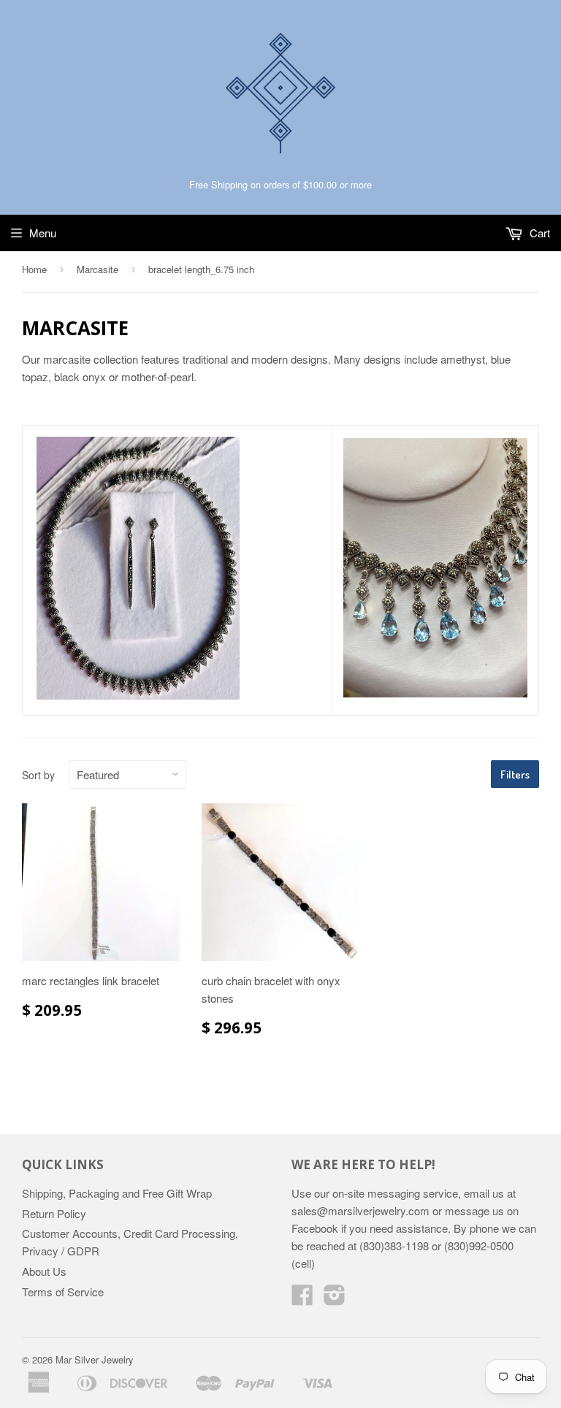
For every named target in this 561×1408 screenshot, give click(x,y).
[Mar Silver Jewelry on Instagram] (335, 1298)
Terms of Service (63, 1291)
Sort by (38, 775)
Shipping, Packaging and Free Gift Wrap (117, 1193)
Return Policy (54, 1213)
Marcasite (97, 269)
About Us (44, 1271)
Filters (515, 774)
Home (34, 269)
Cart (538, 232)
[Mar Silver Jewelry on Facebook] (302, 1298)
